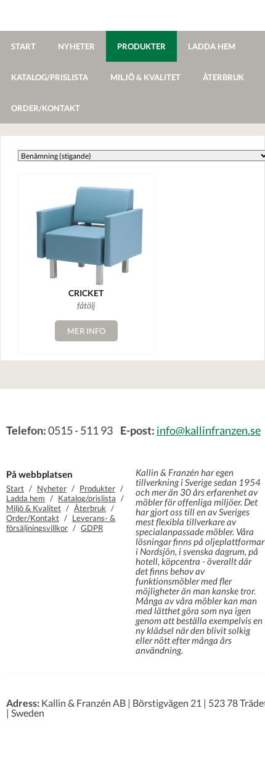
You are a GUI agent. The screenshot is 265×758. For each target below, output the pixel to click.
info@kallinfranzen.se (209, 430)
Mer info (86, 331)
